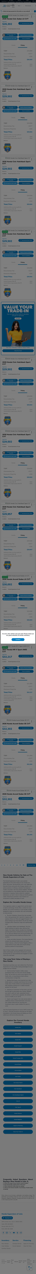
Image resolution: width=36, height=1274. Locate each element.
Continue (18, 639)
